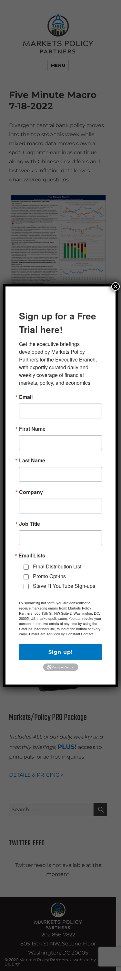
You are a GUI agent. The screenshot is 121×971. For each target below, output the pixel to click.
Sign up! (60, 652)
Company (31, 492)
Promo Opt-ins (49, 576)
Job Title (29, 523)
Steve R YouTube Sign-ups (64, 585)
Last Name (32, 460)
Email (26, 397)
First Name (32, 428)
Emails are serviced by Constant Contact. (61, 633)
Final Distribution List (57, 566)
